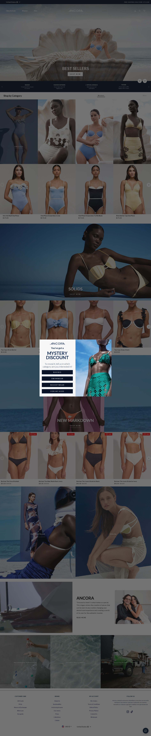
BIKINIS (57, 372)
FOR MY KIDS (57, 391)
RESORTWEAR (57, 385)
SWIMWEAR (57, 378)
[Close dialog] (109, 342)
